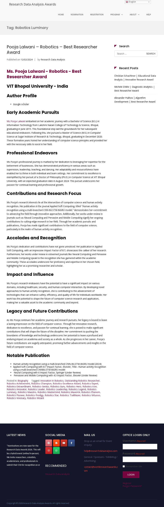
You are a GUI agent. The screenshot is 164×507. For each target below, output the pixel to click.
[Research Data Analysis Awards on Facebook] (71, 442)
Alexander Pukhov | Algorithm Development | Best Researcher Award (134, 99)
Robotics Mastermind (48, 392)
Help (148, 14)
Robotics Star (52, 395)
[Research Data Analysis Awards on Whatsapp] (56, 450)
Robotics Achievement (18, 383)
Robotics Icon (89, 386)
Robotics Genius (40, 386)
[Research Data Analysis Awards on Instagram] (48, 450)
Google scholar (21, 104)
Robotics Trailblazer (70, 395)
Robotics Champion (41, 383)
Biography (23, 380)
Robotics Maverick (70, 392)
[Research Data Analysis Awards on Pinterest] (48, 442)
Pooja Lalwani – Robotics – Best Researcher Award (52, 49)
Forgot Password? (132, 486)
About (133, 14)
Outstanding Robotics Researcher (82, 380)
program (115, 14)
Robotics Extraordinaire (19, 386)
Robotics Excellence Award (67, 383)
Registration (96, 14)
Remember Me (133, 466)
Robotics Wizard (35, 398)
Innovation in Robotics (52, 380)
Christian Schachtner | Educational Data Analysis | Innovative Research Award (135, 77)
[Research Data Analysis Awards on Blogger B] (56, 442)
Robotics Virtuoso (91, 395)
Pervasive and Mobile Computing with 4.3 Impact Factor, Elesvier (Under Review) (55, 375)
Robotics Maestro (27, 392)
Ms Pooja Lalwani (16, 121)
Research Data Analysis (53, 59)
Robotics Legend (77, 389)
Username (134, 441)
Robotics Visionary (16, 398)
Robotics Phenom (90, 392)
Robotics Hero (73, 386)
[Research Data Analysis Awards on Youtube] (64, 442)
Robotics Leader (36, 389)
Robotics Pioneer (16, 395)
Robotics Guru (57, 386)
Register (127, 483)
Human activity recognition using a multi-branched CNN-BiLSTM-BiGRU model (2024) (57, 363)
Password (134, 453)
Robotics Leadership (56, 389)
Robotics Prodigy (34, 395)
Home (61, 14)
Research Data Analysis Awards (32, 4)
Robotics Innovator (17, 389)
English (132, 2)
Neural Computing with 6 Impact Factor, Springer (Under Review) (47, 372)
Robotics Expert (90, 383)
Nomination (77, 14)
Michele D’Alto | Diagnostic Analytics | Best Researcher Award (134, 88)
